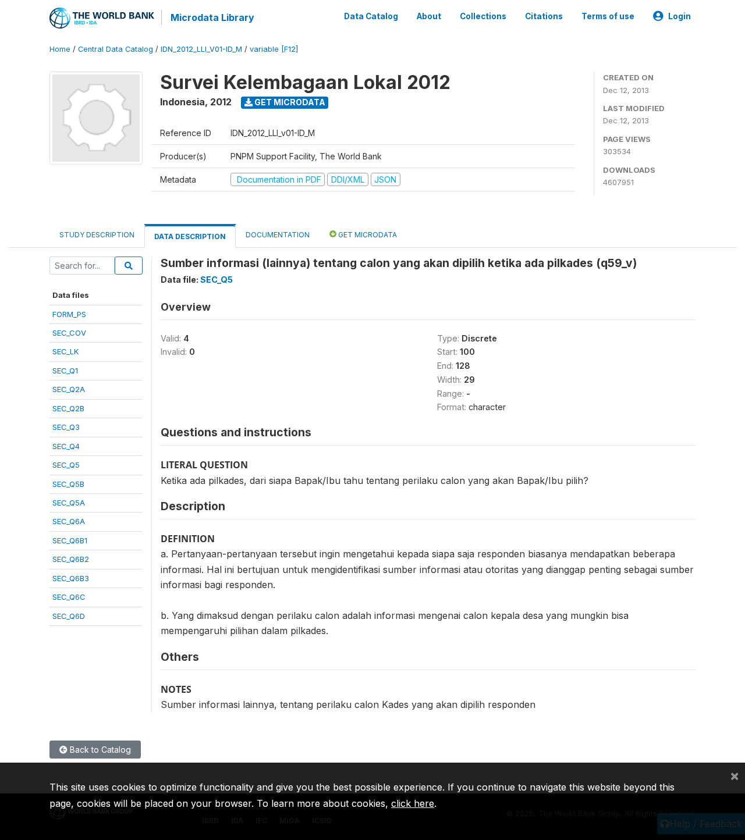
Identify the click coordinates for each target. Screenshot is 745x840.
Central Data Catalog (115, 49)
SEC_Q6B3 (70, 578)
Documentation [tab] (278, 234)
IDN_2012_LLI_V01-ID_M (201, 49)
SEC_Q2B (68, 408)
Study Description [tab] (96, 234)
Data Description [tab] (190, 236)
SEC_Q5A (68, 502)
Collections (483, 16)
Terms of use (607, 16)
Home (59, 49)
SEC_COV (69, 332)
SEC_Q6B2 (70, 559)
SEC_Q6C (69, 596)
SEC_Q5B (68, 484)
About (429, 16)
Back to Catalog (99, 749)
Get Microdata (289, 102)
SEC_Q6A (68, 521)
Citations (544, 16)
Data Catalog (371, 16)
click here (412, 803)
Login (679, 16)
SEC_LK (65, 351)
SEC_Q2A (68, 389)
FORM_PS (69, 314)
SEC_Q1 (65, 370)
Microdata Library (212, 17)
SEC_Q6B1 (69, 540)
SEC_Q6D (68, 616)
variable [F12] (274, 49)
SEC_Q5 (66, 464)
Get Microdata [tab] (366, 234)
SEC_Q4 (66, 446)
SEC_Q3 (66, 427)
